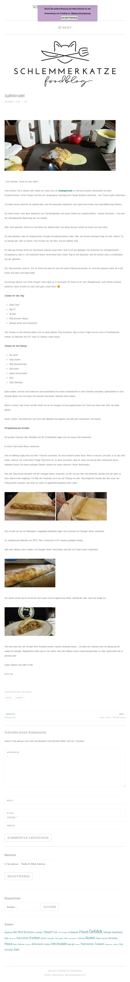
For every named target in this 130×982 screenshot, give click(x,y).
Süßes (28, 692)
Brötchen (29, 932)
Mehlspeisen (72, 938)
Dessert (48, 932)
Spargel (71, 944)
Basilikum (9, 932)
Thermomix (87, 944)
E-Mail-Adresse (12, 815)
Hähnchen (12, 938)
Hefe (6, 938)
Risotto (40, 944)
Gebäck (19, 698)
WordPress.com (77, 975)
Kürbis (43, 938)
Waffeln (115, 944)
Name (10, 801)
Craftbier (38, 932)
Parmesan (113, 938)
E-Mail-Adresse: (12, 864)
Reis (34, 944)
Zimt (121, 944)
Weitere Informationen (81, 13)
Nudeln (90, 938)
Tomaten (99, 944)
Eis (60, 932)
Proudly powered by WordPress (65, 971)
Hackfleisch (117, 932)
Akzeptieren (69, 17)
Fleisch (84, 932)
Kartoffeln (23, 938)
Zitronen (9, 949)
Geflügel (107, 932)
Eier (55, 932)
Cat (25, 102)
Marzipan (59, 938)
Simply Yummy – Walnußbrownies (112, 715)
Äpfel (9, 698)
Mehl (66, 938)
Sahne (47, 944)
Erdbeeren (73, 932)
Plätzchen (21, 944)
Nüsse (98, 938)
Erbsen (65, 932)
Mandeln (50, 938)
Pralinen (28, 944)
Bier (15, 932)
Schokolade (59, 944)
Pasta (8, 944)
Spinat (77, 944)
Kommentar (13, 754)
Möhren (81, 938)
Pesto (15, 944)
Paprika (104, 938)
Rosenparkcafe (65, 190)
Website (11, 826)
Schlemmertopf (10, 715)
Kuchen (34, 938)
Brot (20, 932)
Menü (67, 27)
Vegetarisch (108, 944)
